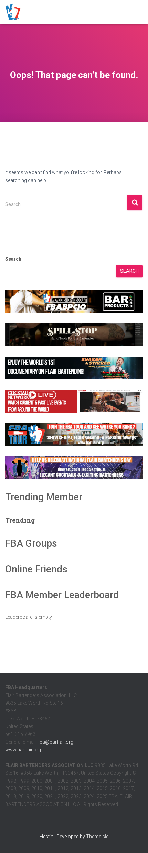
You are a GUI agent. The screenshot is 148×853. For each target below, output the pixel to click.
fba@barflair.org (55, 742)
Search (13, 259)
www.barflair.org (23, 749)
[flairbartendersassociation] (15, 12)
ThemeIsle (97, 836)
